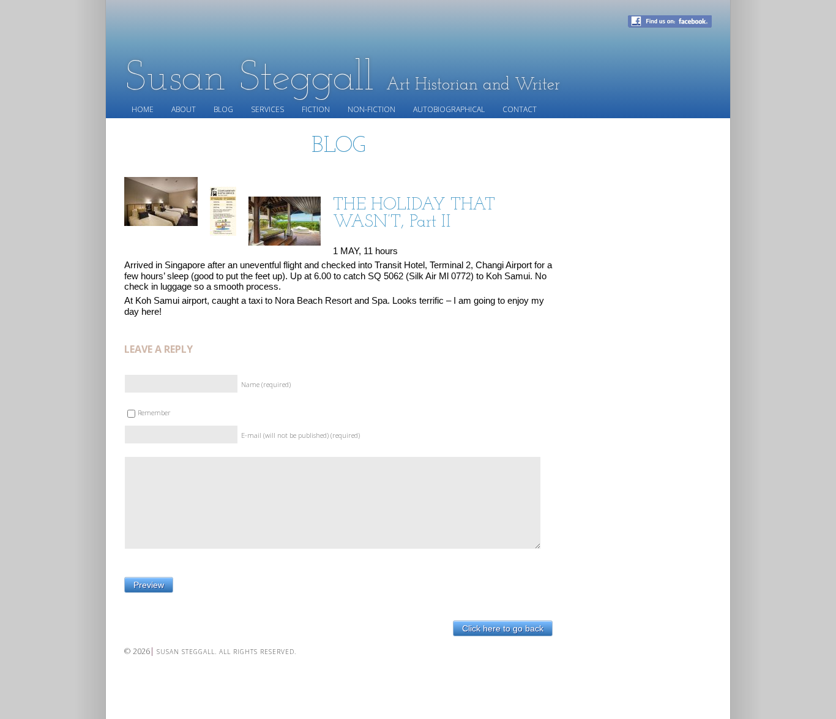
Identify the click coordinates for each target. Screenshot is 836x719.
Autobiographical (449, 109)
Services (267, 109)
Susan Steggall (342, 79)
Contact (519, 109)
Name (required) (266, 384)
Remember (154, 412)
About (183, 109)
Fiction (316, 109)
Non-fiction (371, 109)
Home (143, 109)
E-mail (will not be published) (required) (300, 435)
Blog (223, 109)
